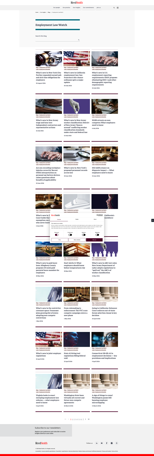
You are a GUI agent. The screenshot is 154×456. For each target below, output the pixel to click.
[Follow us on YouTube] (102, 443)
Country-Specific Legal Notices (48, 451)
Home (36, 12)
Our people (56, 7)
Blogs (49, 12)
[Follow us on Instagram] (112, 443)
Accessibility (38, 451)
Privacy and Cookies (106, 451)
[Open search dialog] (114, 8)
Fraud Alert (58, 451)
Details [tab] (77, 219)
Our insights (76, 7)
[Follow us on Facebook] (107, 443)
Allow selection (77, 239)
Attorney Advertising (73, 451)
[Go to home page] (77, 2)
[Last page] (88, 419)
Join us (99, 7)
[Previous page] (68, 419)
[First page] (65, 419)
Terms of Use (115, 451)
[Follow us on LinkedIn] (97, 443)
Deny (60, 239)
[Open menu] (118, 8)
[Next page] (85, 419)
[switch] (70, 235)
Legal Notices (65, 451)
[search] (79, 40)
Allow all (94, 239)
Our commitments (88, 7)
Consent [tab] (59, 219)
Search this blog (41, 36)
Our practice (66, 7)
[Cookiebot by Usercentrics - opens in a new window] (97, 215)
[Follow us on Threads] (117, 443)
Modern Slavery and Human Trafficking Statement (90, 451)
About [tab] (95, 219)
